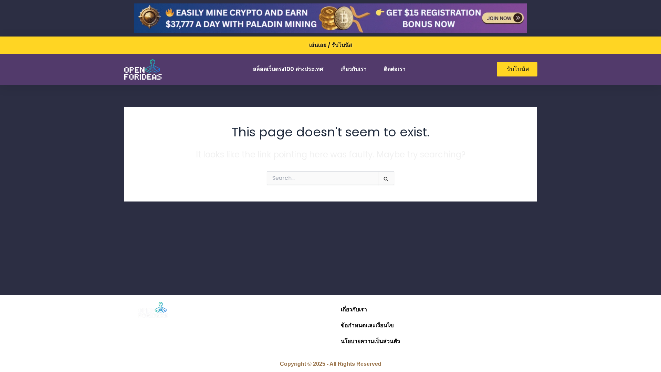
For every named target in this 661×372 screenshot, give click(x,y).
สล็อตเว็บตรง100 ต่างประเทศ (288, 69)
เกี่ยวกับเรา (353, 69)
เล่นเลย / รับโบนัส (330, 45)
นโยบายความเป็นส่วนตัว (370, 341)
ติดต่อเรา (395, 69)
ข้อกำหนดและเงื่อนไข (367, 325)
